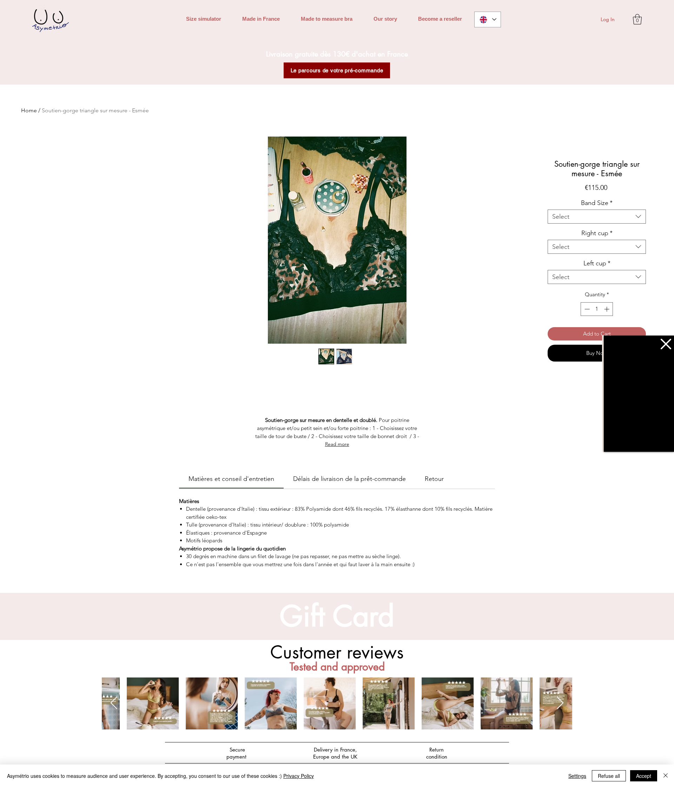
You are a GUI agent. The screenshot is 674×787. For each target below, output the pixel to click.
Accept (643, 775)
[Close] (665, 775)
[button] (666, 344)
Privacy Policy (298, 775)
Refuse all (609, 775)
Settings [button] (577, 775)
